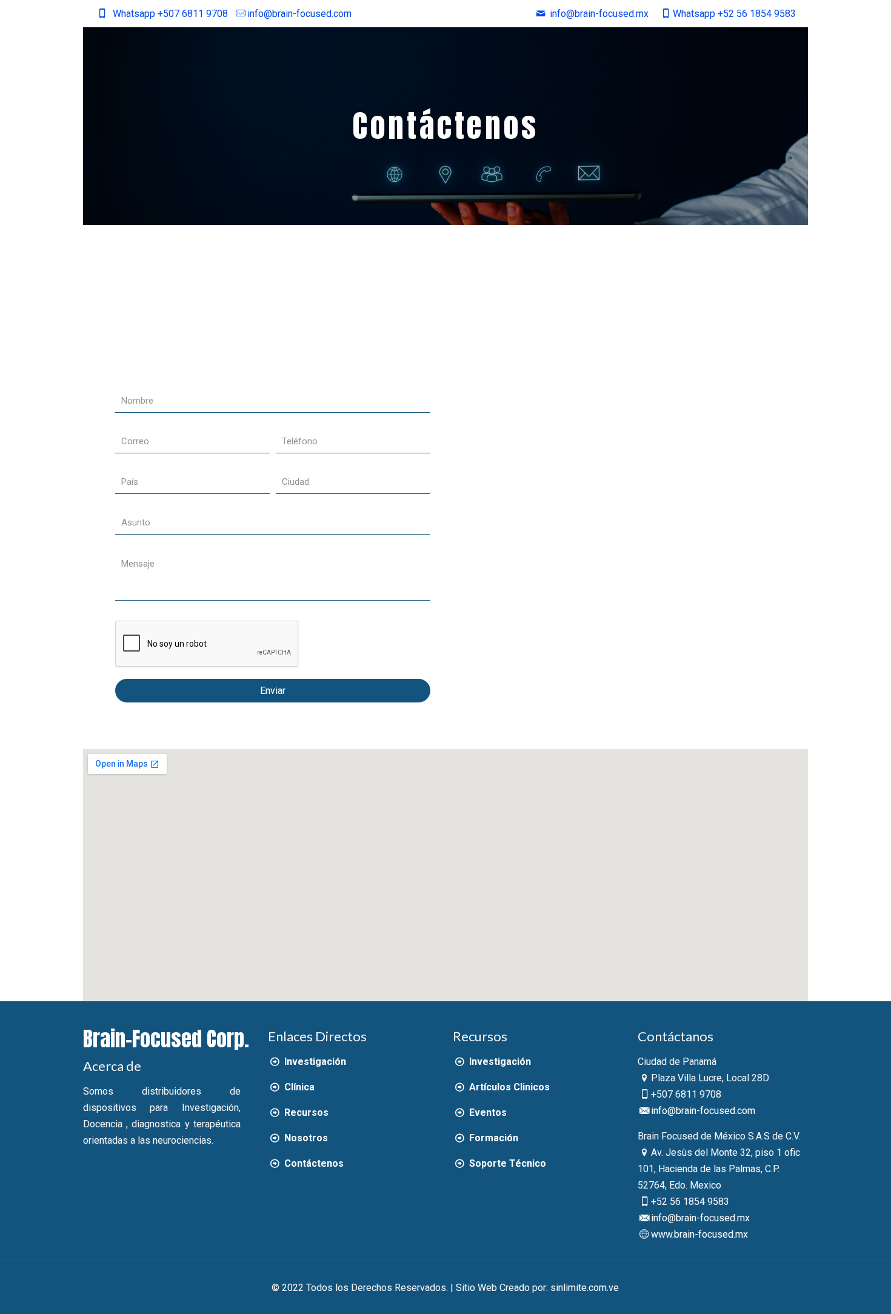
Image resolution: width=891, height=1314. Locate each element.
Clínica (298, 1087)
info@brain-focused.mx (700, 1218)
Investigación (313, 1061)
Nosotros (304, 1138)
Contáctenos (312, 1163)
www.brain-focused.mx (699, 1234)
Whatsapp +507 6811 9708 (170, 13)
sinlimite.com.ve (584, 1287)
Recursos (305, 1112)
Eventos (486, 1112)
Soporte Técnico (506, 1163)
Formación (492, 1138)
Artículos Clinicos (508, 1087)
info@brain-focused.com (299, 13)
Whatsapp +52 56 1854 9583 (734, 13)
